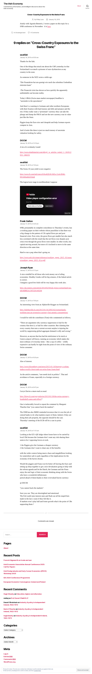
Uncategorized (20, 32)
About (79, 6)
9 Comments (35, 32)
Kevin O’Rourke (9, 609)
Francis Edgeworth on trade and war (18, 560)
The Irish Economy (13, 4)
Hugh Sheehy (9, 594)
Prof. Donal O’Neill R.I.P (19, 598)
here (49, 26)
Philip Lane (40, 19)
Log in (6, 654)
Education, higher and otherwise (29, 594)
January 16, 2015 (54, 19)
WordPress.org (9, 662)
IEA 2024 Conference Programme (17, 578)
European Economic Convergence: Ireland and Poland (24, 582)
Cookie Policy (37, 670)
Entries (8, 656)
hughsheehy (8, 616)
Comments (10, 659)
